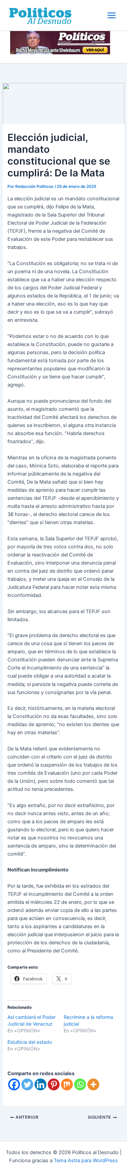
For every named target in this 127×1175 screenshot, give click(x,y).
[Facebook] (14, 1084)
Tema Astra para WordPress (86, 1160)
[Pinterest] (54, 1084)
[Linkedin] (40, 1084)
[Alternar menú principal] (111, 15)
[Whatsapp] (80, 1084)
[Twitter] (27, 1084)
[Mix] (67, 1084)
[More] (93, 1084)
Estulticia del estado (29, 1042)
